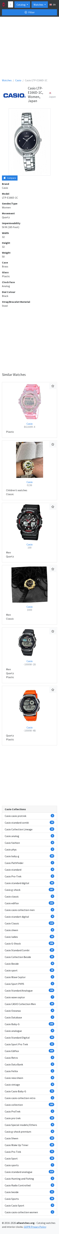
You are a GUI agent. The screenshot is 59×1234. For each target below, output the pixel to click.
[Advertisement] (29, 48)
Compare (11, 177)
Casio (29, 425)
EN (54, 4)
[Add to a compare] (52, 386)
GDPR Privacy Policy (35, 1226)
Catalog (21, 4)
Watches (39, 4)
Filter (31, 12)
